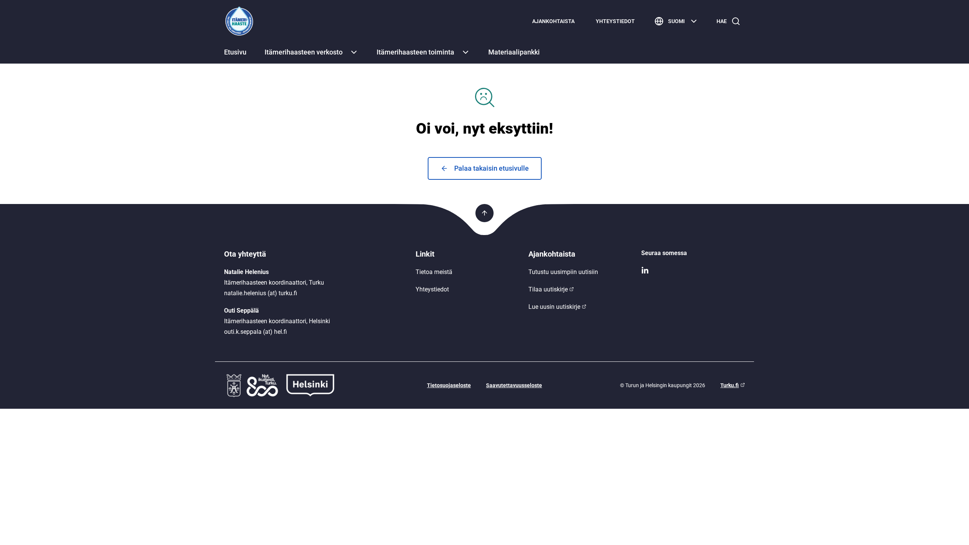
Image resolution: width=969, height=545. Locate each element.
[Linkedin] (693, 270)
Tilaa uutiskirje (548, 289)
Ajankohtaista (553, 21)
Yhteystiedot (615, 21)
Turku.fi (729, 385)
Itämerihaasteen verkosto (304, 52)
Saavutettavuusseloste (514, 385)
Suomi (676, 21)
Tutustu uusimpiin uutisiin (563, 272)
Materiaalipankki (514, 52)
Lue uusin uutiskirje (554, 306)
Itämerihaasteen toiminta (415, 52)
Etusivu (235, 52)
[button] (353, 52)
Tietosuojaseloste (449, 385)
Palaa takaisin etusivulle (491, 168)
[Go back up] (484, 213)
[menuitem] (553, 21)
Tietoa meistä (434, 272)
